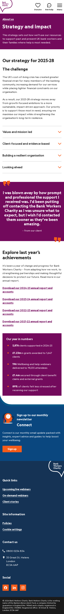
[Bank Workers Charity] (6, 7)
